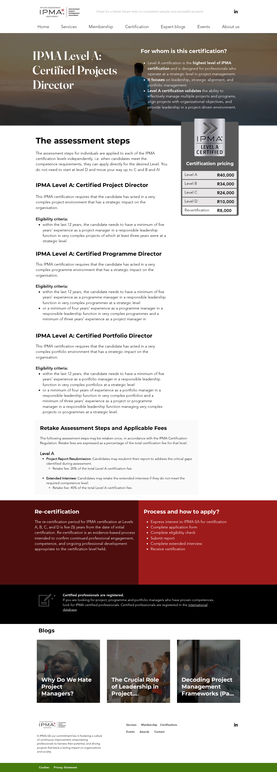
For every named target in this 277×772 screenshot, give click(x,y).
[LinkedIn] (235, 11)
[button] (69, 26)
